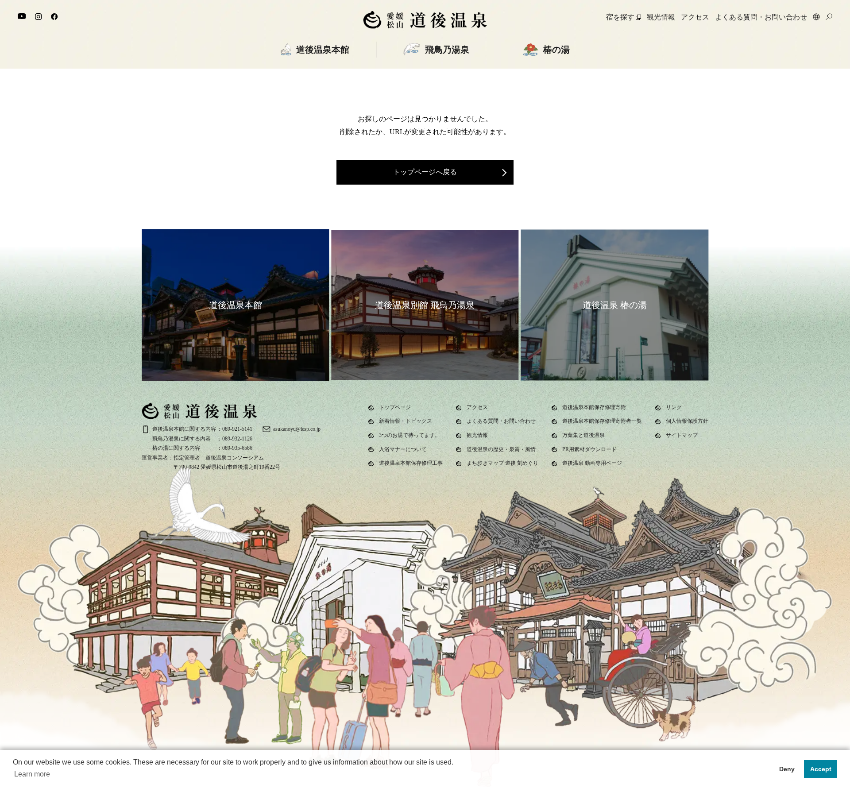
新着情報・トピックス (405, 421)
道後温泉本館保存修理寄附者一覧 (602, 421)
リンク (674, 407)
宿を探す (620, 17)
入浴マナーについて (403, 449)
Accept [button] (820, 769)
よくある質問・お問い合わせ (761, 17)
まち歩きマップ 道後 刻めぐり (502, 463)
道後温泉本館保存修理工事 (411, 463)
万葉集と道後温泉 (583, 435)
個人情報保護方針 (687, 421)
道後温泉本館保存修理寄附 (594, 407)
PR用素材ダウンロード (589, 449)
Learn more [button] (32, 774)
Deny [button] (787, 769)
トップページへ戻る (425, 172)
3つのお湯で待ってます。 (409, 435)
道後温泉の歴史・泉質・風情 (501, 449)
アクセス (695, 17)
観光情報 (661, 17)
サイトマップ (682, 435)
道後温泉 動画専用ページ (592, 463)
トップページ (395, 407)
